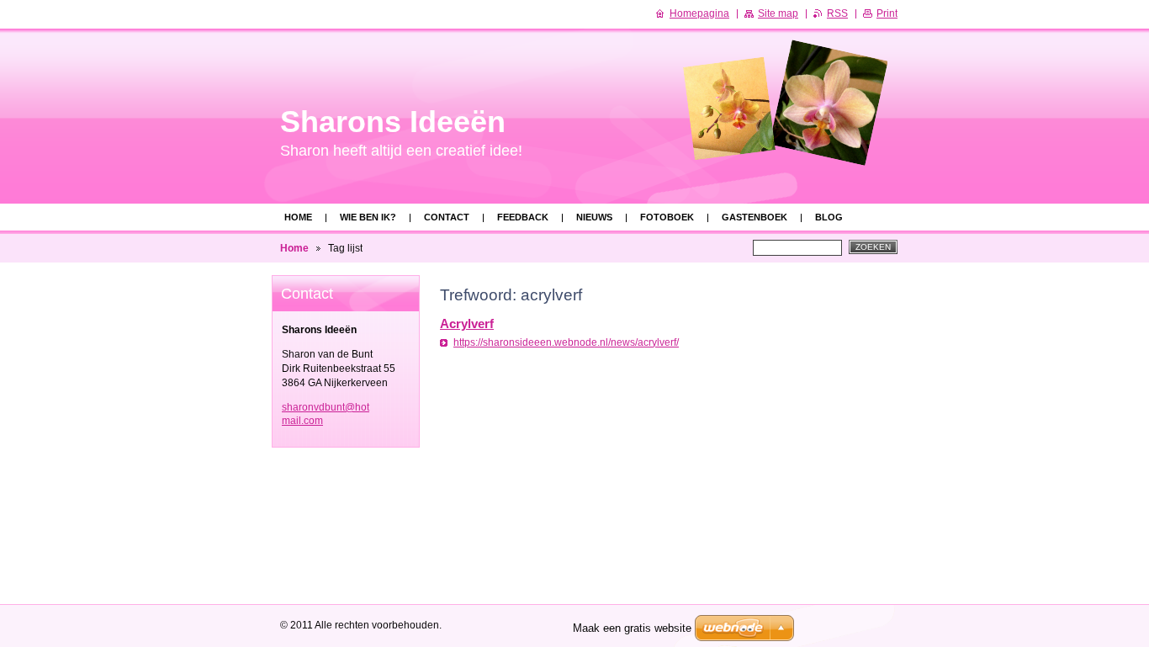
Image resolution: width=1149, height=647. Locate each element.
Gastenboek (754, 217)
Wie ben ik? (368, 217)
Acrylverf (467, 323)
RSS (837, 13)
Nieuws (594, 217)
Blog (829, 217)
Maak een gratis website (632, 628)
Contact (446, 217)
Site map (778, 13)
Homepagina (699, 13)
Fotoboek (667, 217)
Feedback (522, 217)
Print (886, 13)
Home (298, 217)
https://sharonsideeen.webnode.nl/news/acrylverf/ (566, 342)
